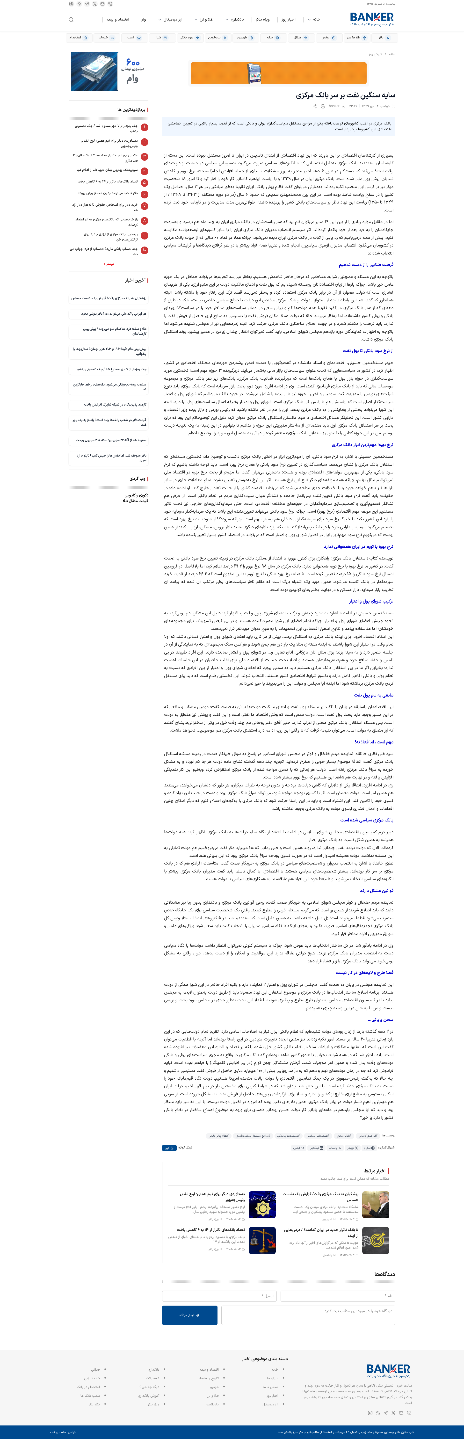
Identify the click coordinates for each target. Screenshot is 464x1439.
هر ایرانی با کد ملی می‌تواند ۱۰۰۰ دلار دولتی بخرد (113, 313)
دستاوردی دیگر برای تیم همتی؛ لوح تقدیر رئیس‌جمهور (109, 143)
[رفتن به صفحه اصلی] (372, 19)
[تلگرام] (87, 4)
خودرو (214, 1387)
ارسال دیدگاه (187, 1315)
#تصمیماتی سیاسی (318, 1136)
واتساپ (333, 1148)
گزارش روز (375, 54)
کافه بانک (152, 1378)
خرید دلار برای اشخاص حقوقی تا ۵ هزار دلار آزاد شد (105, 207)
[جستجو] (71, 19)
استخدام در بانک (88, 1387)
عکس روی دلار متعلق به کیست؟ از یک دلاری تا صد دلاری (105, 158)
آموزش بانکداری (148, 1395)
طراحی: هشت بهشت (63, 1432)
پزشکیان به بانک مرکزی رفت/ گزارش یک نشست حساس (108, 298)
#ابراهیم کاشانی (368, 1136)
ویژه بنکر (263, 19)
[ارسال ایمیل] (102, 4)
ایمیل (296, 1148)
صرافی (95, 1369)
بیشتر (110, 264)
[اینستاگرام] (71, 4)
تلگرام (367, 1148)
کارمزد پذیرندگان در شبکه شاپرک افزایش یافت (115, 404)
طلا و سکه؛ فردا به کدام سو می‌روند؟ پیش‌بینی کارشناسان (114, 331)
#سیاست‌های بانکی (288, 1136)
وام (143, 19)
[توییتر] (95, 4)
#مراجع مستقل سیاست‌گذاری (253, 1136)
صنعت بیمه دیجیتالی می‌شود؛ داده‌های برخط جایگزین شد (109, 387)
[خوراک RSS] (79, 4)
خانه (316, 19)
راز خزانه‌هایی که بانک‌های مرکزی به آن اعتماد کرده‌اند (106, 222)
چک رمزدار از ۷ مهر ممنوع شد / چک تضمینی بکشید (106, 129)
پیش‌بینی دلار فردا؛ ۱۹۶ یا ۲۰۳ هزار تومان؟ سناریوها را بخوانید (109, 351)
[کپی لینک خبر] (314, 106)
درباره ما (272, 1378)
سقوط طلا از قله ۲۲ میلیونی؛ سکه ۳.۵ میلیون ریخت (111, 440)
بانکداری (237, 19)
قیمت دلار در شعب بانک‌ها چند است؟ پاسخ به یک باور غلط (109, 423)
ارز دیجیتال (173, 19)
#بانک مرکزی (344, 1136)
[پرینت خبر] (323, 106)
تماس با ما (270, 1387)
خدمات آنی (92, 1378)
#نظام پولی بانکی (219, 1136)
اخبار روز (289, 19)
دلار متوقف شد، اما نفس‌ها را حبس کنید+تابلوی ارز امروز (111, 458)
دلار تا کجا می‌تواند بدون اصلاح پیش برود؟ (108, 193)
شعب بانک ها (90, 1395)
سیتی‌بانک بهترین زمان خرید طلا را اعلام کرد (107, 170)
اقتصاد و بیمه (118, 19)
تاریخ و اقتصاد (208, 1378)
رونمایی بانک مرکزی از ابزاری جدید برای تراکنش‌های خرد (111, 237)
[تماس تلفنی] (110, 4)
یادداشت (212, 1404)
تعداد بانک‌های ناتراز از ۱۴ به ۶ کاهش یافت (108, 181)
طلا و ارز (206, 19)
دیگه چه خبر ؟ (149, 1387)
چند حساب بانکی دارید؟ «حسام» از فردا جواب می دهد (104, 252)
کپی (167, 1148)
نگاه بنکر (94, 1404)
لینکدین (314, 1148)
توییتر (350, 1148)
